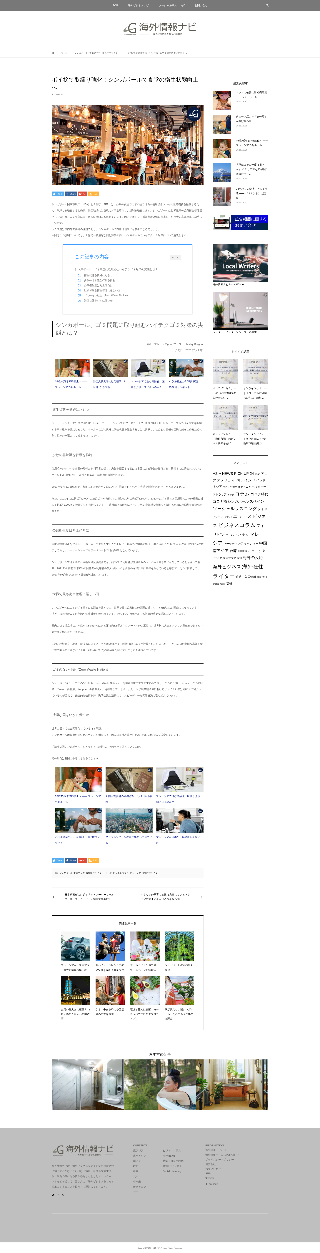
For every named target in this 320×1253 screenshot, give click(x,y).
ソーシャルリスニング (172, 5)
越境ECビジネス (172, 1166)
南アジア (221, 550)
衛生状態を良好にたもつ (98, 275)
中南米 (137, 1181)
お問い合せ (201, 5)
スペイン (256, 501)
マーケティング (233, 543)
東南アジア (79, 873)
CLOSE (175, 257)
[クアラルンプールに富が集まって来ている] (129, 820)
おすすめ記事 (160, 1054)
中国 (263, 543)
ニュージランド (225, 517)
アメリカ (224, 480)
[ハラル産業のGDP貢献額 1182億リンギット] (186, 368)
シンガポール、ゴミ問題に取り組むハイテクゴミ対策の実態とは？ (118, 269)
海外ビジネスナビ (138, 5)
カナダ (230, 494)
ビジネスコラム (121, 873)
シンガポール (65, 873)
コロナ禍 (220, 501)
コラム (242, 493)
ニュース (242, 516)
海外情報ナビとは (215, 1150)
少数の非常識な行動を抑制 (99, 280)
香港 (229, 584)
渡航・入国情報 (246, 576)
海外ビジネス (227, 566)
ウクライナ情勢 (230, 487)
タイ (261, 509)
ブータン (230, 535)
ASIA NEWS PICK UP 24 (233, 473)
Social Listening (172, 1171)
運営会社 (210, 1164)
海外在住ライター (95, 873)
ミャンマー (251, 543)
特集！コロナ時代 (173, 1160)
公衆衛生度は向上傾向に (98, 285)
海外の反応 (253, 557)
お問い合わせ (213, 1168)
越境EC (261, 577)
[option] (88, 1084)
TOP (115, 5)
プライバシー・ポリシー (219, 1159)
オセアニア (244, 486)
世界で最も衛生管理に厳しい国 (102, 290)
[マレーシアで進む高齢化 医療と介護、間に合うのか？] (148, 368)
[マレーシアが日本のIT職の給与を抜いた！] (180, 820)
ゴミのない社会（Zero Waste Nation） (106, 295)
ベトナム (242, 535)
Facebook (213, 1184)
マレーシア (135, 873)
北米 (135, 1176)
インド (249, 480)
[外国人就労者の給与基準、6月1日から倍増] (110, 368)
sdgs (257, 473)
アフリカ (138, 1192)
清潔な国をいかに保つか (98, 300)
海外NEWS (169, 1155)
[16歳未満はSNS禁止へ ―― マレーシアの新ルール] (72, 368)
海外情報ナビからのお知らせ (222, 1154)
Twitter (211, 1178)
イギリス (238, 480)
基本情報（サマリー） (249, 551)
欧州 (239, 558)
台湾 (233, 551)
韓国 (222, 584)
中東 (135, 1171)
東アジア (138, 1150)
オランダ (256, 487)
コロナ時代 (259, 494)
